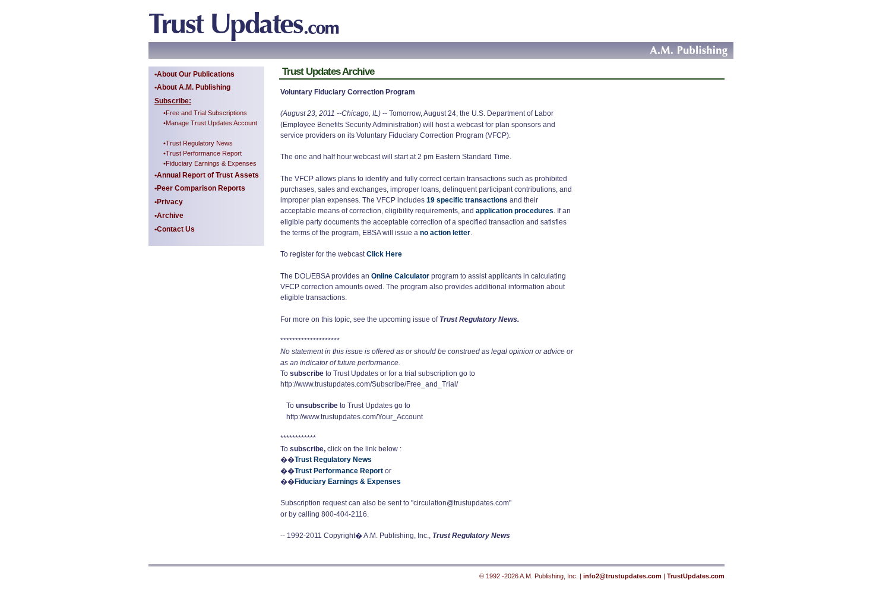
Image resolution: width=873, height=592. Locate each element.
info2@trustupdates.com (622, 576)
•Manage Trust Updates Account (210, 122)
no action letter (445, 233)
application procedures (514, 211)
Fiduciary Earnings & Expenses (348, 481)
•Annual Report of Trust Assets (206, 175)
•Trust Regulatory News (198, 143)
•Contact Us (174, 229)
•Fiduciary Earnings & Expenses (210, 163)
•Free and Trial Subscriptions (205, 112)
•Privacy (168, 202)
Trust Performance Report (339, 471)
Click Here (384, 254)
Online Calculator (400, 276)
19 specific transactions (468, 200)
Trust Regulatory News (333, 459)
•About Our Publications (194, 74)
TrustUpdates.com (696, 576)
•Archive (169, 215)
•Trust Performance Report (202, 153)
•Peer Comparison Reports (199, 188)
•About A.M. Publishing (192, 87)
